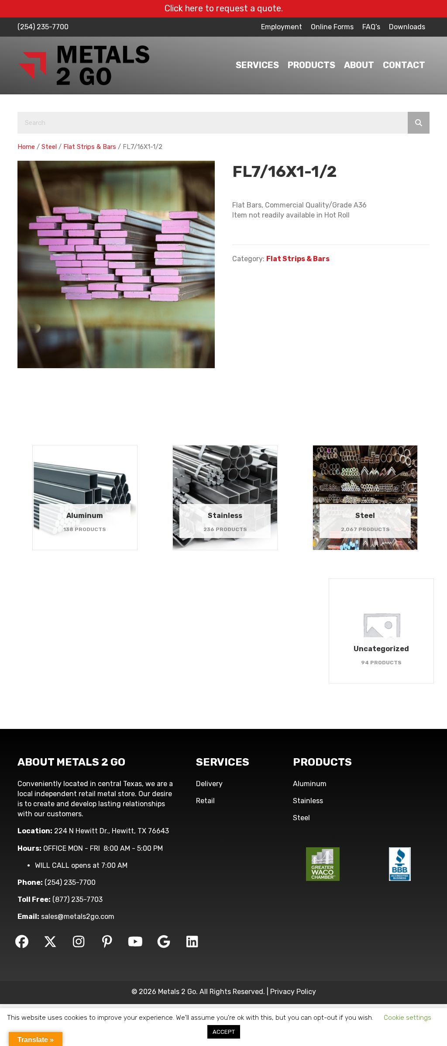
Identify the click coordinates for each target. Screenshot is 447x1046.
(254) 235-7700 (43, 27)
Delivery (209, 784)
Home (26, 147)
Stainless (308, 801)
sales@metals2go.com (77, 916)
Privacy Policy (293, 991)
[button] (22, 942)
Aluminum (310, 784)
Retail (205, 801)
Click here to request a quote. (224, 8)
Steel (49, 147)
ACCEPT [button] (224, 1032)
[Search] (419, 123)
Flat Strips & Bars (89, 147)
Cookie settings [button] (407, 1018)
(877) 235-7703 (77, 899)
